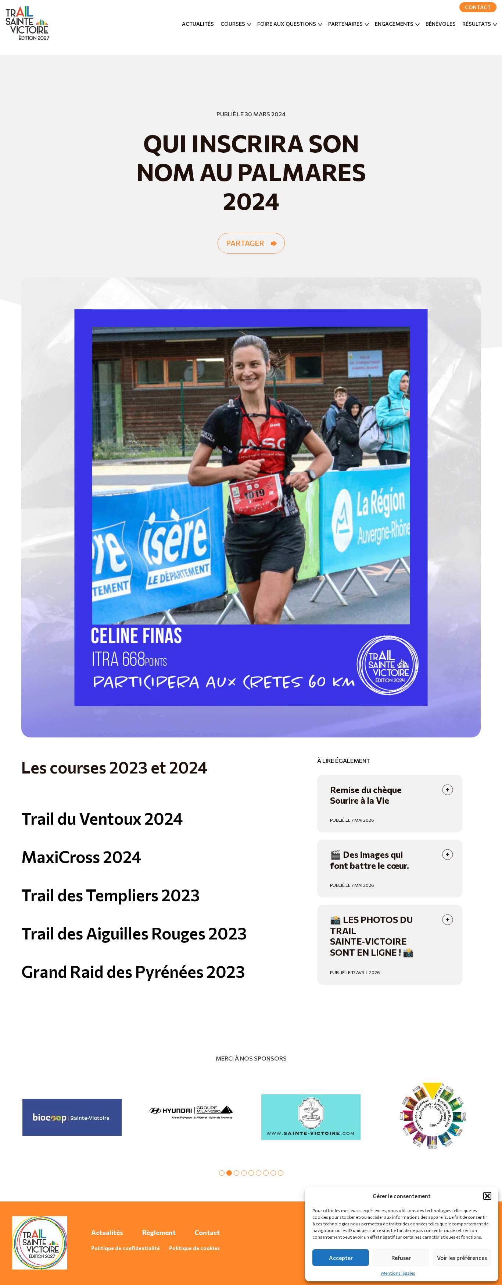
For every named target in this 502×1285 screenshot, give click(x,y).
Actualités (198, 24)
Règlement (159, 1232)
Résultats (476, 24)
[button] (487, 1196)
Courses (232, 24)
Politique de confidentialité (125, 1248)
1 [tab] (222, 1173)
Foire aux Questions (286, 24)
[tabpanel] (72, 1117)
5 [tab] (251, 1173)
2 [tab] (229, 1173)
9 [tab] (280, 1173)
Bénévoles (441, 24)
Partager (245, 242)
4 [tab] (244, 1173)
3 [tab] (236, 1173)
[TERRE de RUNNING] (191, 1117)
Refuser (401, 1257)
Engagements (394, 24)
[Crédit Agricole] (72, 1117)
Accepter (341, 1257)
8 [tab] (273, 1173)
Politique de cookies (194, 1248)
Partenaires (345, 24)
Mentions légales (398, 1272)
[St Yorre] (430, 1117)
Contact (478, 7)
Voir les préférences (462, 1257)
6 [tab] (258, 1173)
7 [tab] (266, 1173)
